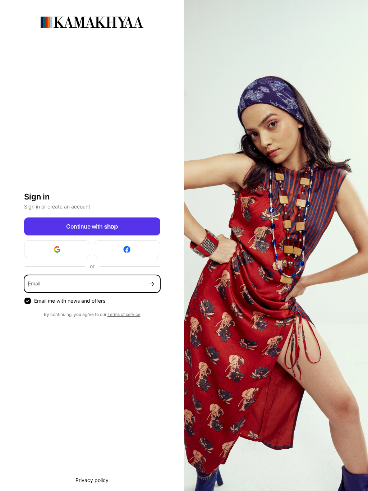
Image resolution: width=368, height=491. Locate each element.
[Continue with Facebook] (127, 249)
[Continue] (152, 283)
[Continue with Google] (57, 249)
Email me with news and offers (69, 301)
